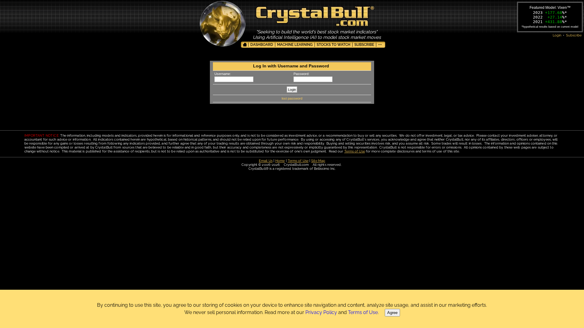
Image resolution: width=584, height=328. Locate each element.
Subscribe (574, 35)
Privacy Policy (321, 312)
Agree (392, 312)
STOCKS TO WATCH (333, 45)
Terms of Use (354, 151)
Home (280, 161)
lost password (292, 98)
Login (557, 35)
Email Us (266, 161)
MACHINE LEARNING (295, 45)
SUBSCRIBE (364, 45)
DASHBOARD (261, 45)
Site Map (318, 161)
